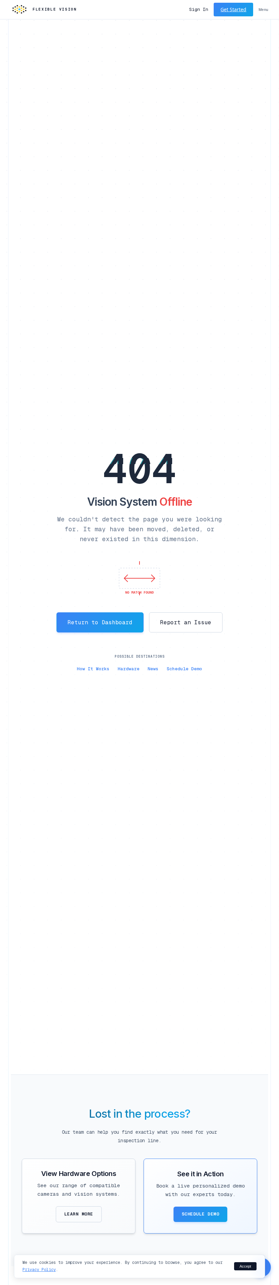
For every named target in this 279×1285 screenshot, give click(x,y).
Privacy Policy (39, 1269)
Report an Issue (185, 622)
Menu (263, 9)
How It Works (93, 669)
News (153, 669)
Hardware (129, 669)
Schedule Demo (184, 669)
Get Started (233, 9)
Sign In (198, 9)
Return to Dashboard (100, 622)
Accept (245, 1266)
